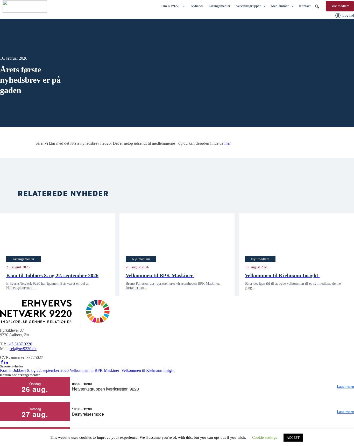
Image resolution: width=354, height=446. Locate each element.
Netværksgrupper (248, 6)
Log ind (348, 15)
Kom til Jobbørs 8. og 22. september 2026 (34, 370)
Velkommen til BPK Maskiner (95, 370)
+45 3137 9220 (19, 344)
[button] (317, 6)
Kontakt (305, 6)
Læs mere (345, 386)
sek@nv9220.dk (23, 348)
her (227, 143)
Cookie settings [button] (264, 437)
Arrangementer (219, 6)
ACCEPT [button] (293, 438)
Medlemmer (280, 6)
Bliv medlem (339, 6)
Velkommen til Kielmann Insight (148, 370)
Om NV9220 (170, 6)
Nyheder (197, 6)
